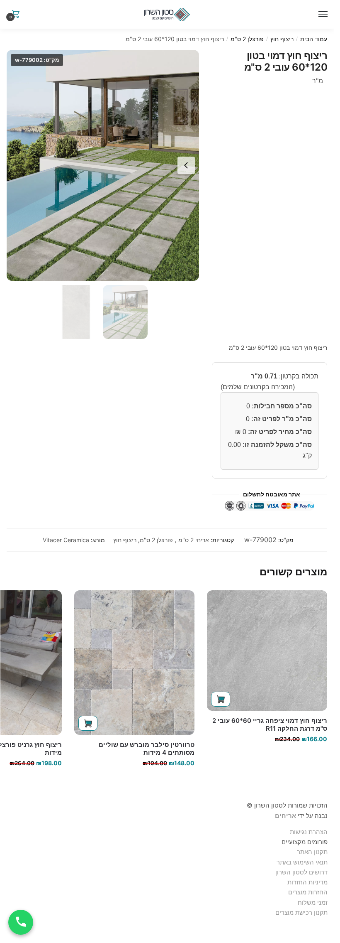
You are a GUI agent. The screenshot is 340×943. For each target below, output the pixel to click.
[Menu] (321, 14)
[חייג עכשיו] (20, 922)
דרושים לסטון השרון (301, 872)
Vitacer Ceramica (66, 539)
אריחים (285, 816)
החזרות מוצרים (307, 892)
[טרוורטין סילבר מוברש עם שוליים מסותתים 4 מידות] (134, 662)
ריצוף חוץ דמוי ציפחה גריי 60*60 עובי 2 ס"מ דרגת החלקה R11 (269, 725)
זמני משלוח (313, 902)
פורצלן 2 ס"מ (247, 38)
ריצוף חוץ (282, 38)
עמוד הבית (313, 38)
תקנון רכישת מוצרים (301, 912)
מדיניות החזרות (307, 882)
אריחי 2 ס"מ (193, 539)
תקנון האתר (312, 852)
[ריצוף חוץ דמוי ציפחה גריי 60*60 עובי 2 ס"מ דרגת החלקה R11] (267, 650)
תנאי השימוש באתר (302, 862)
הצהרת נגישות (309, 832)
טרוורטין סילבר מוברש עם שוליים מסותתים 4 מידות (146, 749)
